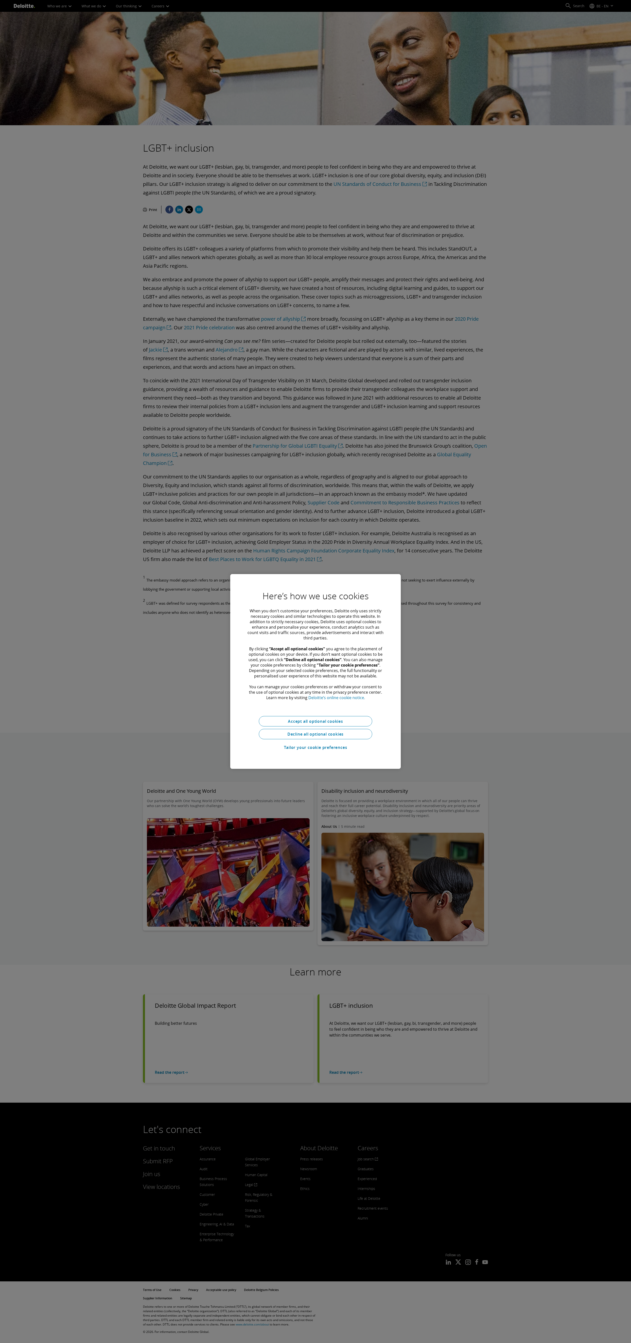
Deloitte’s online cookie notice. (336, 697)
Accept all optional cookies (315, 721)
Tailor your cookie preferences (315, 747)
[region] (315, 671)
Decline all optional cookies (315, 734)
